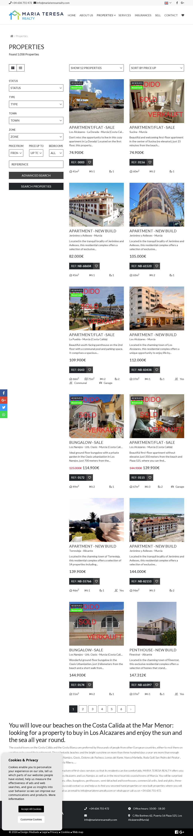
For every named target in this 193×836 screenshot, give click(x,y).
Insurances (143, 15)
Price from (16, 145)
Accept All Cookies (31, 809)
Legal (44, 832)
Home (72, 15)
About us (86, 15)
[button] (36, 88)
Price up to (36, 145)
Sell (158, 15)
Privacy (54, 832)
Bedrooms (56, 145)
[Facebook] (177, 2)
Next (119, 101)
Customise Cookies (31, 819)
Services (125, 15)
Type (12, 97)
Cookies (65, 832)
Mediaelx (34, 832)
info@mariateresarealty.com (53, 2)
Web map (78, 832)
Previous (74, 101)
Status (13, 80)
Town (13, 113)
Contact (171, 15)
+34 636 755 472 (21, 2)
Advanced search (36, 175)
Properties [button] (105, 15)
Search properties (36, 186)
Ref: (77, 162)
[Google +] (182, 2)
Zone (12, 129)
